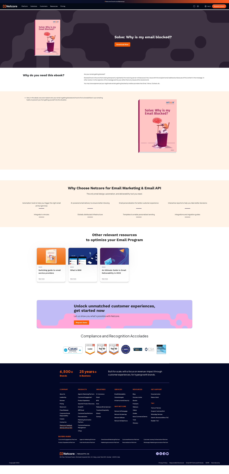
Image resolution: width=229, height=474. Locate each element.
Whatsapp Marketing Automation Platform (154, 442)
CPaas (80, 431)
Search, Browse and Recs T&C (160, 417)
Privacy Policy (163, 462)
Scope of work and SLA (158, 411)
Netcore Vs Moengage (120, 411)
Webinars (135, 407)
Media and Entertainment (103, 407)
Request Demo (81, 322)
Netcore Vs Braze (119, 417)
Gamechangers (119, 397)
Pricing (62, 6)
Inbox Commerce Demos (140, 416)
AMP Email (81, 410)
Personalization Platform (129, 442)
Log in (209, 6)
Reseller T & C (155, 421)
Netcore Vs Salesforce (121, 421)
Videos (135, 410)
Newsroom (63, 407)
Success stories (137, 397)
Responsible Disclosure (177, 462)
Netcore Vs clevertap (120, 414)
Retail (98, 397)
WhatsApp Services (156, 414)
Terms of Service (156, 408)
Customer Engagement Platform (67, 439)
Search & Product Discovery (86, 403)
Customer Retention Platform (130, 439)
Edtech (98, 413)
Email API (80, 407)
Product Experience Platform (66, 442)
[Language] (198, 6)
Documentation (155, 394)
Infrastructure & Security (121, 400)
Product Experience (84, 400)
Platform (25, 6)
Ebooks (135, 400)
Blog (134, 394)
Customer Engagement (85, 397)
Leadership (63, 397)
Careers (62, 419)
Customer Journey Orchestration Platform (154, 439)
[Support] (194, 6)
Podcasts (135, 403)
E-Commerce (100, 394)
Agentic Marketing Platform (86, 394)
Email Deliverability (119, 394)
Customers (43, 6)
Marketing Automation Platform (110, 442)
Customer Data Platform (85, 413)
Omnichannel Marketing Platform (110, 439)
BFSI (97, 400)
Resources (54, 6)
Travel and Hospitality (102, 410)
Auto (97, 403)
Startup (98, 416)
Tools (134, 420)
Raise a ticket (155, 397)
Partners (62, 400)
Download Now (122, 44)
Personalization (82, 416)
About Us (62, 394)
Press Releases (64, 410)
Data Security (215, 462)
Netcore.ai (121, 1)
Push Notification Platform (87, 442)
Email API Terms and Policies (195, 462)
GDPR (207, 462)
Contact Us (63, 422)
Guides (135, 413)
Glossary (135, 423)
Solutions (34, 6)
